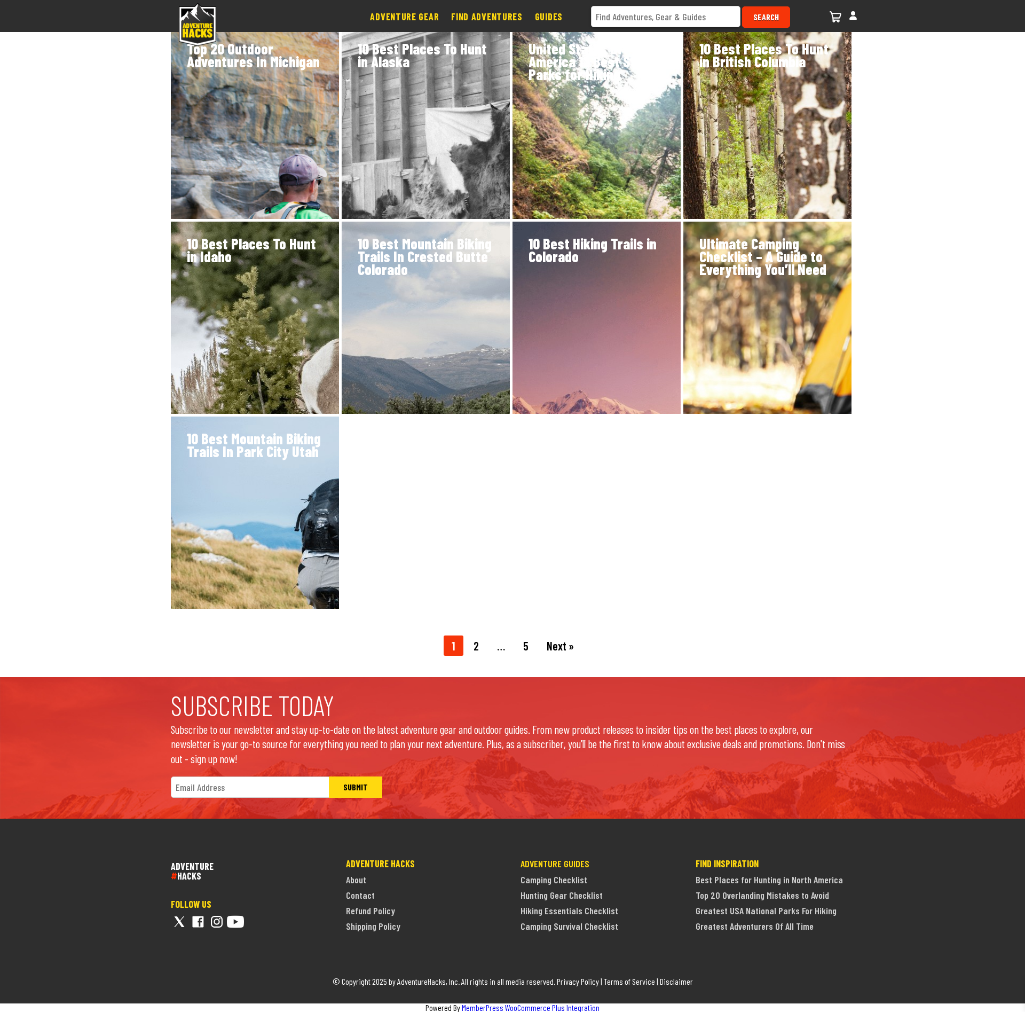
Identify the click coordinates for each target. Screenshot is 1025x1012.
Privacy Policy (578, 981)
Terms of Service (629, 981)
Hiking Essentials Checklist (569, 910)
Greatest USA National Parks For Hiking (766, 910)
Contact (360, 895)
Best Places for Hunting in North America (769, 879)
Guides (549, 16)
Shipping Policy (373, 926)
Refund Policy (370, 910)
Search (766, 17)
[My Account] (853, 14)
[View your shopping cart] (836, 15)
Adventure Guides (555, 863)
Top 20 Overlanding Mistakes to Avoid (762, 895)
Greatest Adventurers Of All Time (755, 926)
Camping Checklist (554, 879)
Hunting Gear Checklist (562, 895)
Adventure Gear (404, 16)
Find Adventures (487, 16)
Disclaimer (676, 981)
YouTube (235, 921)
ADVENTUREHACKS (192, 870)
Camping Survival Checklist (569, 926)
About (356, 879)
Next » (560, 646)
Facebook (198, 921)
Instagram (216, 921)
